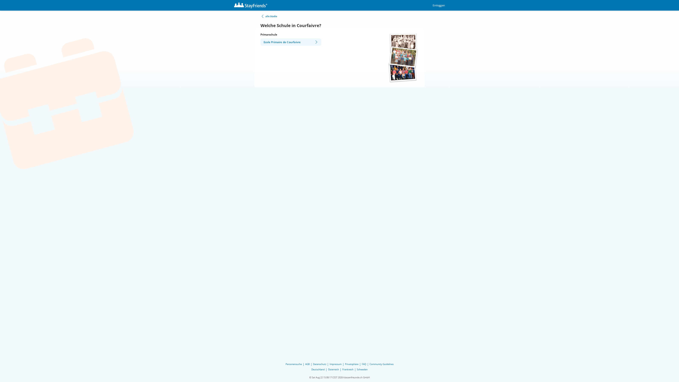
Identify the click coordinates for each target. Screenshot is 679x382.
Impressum (336, 364)
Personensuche (294, 364)
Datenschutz (319, 364)
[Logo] (250, 5)
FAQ (364, 364)
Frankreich (347, 369)
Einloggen (439, 5)
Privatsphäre (351, 364)
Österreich (333, 369)
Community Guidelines (382, 364)
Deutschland (318, 369)
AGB (307, 364)
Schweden (362, 369)
